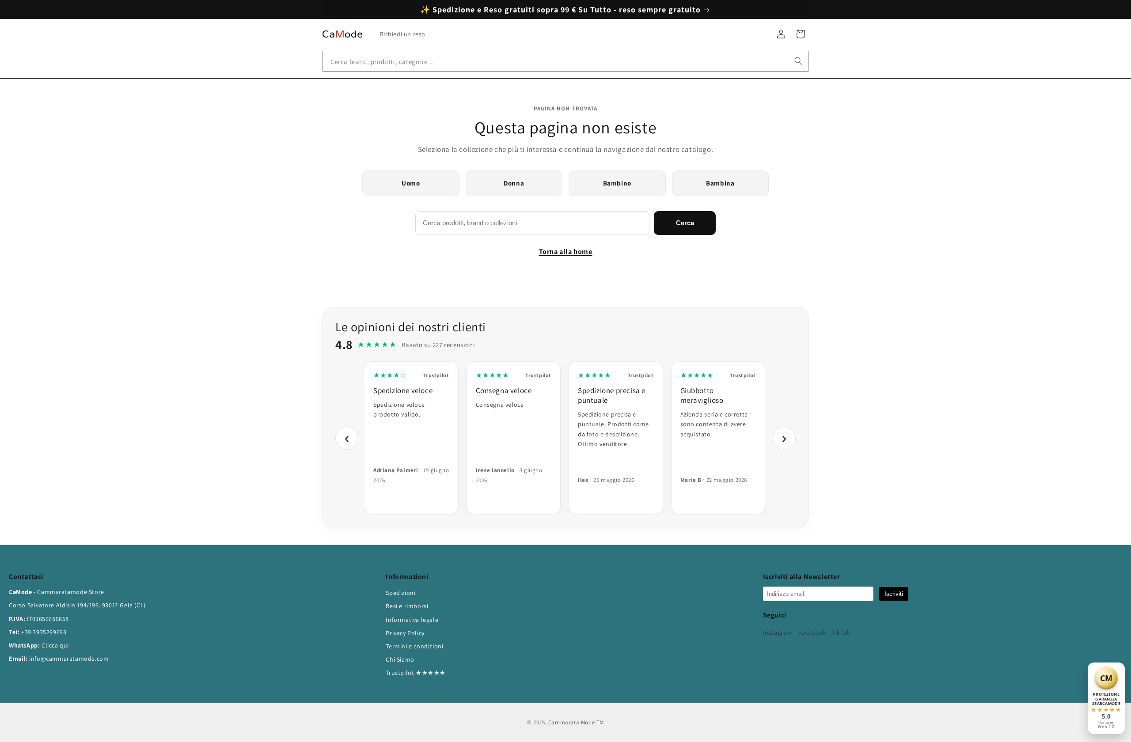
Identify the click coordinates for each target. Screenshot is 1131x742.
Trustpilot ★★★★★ (416, 673)
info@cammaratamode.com (69, 658)
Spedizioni (400, 593)
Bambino (617, 183)
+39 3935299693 (43, 632)
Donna (514, 183)
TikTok (841, 632)
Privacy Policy (405, 633)
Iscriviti (893, 594)
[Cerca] (798, 61)
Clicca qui (55, 645)
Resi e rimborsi (407, 606)
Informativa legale (412, 620)
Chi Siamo (400, 659)
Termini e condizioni (414, 646)
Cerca (685, 223)
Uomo (411, 183)
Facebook (812, 632)
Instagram (777, 632)
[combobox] (565, 61)
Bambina (720, 183)
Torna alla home (565, 251)
